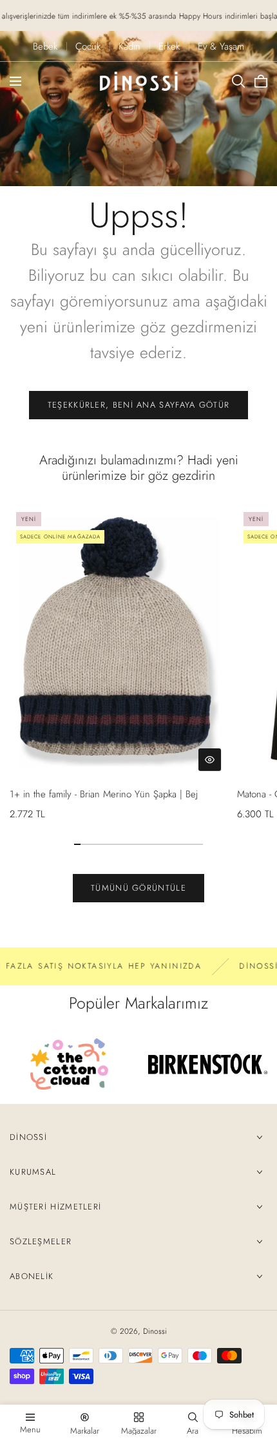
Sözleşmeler (41, 1241)
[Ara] (238, 81)
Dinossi (28, 1137)
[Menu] (15, 81)
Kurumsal (33, 1172)
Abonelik (31, 1276)
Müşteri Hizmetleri (55, 1206)
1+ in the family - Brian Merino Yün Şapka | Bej (104, 794)
